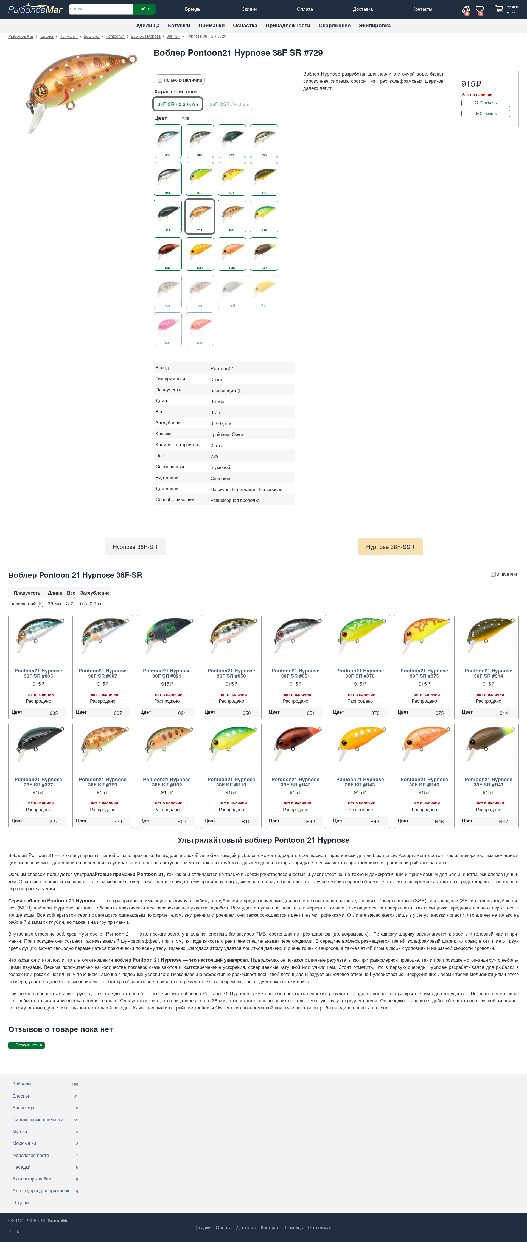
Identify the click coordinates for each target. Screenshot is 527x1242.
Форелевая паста (45, 1154)
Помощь (294, 1227)
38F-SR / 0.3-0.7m (178, 104)
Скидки (249, 8)
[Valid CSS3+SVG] (18, 1232)
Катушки (179, 25)
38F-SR (173, 36)
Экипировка (375, 25)
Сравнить (488, 113)
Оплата (305, 8)
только (182, 79)
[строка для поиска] (101, 9)
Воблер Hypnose (146, 36)
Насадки (45, 1166)
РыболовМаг (20, 36)
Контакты (422, 8)
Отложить (488, 103)
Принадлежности (288, 25)
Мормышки (45, 1142)
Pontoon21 (115, 36)
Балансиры (45, 1107)
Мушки (45, 1130)
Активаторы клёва (45, 1178)
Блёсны (45, 1095)
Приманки (211, 25)
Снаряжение (335, 25)
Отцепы (45, 1202)
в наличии (508, 573)
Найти (144, 8)
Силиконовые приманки (45, 1119)
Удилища (148, 25)
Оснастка (245, 25)
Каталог (47, 36)
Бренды (193, 8)
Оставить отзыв (29, 1045)
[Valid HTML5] (10, 1232)
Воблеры (92, 36)
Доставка (363, 8)
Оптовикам (320, 1227)
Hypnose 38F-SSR (390, 546)
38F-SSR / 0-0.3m (229, 104)
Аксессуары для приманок (45, 1190)
